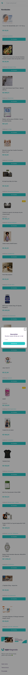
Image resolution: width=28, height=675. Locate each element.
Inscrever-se (14, 343)
